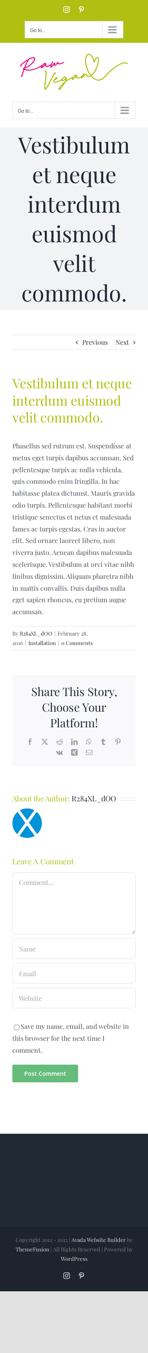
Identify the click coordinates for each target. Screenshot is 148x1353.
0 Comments (77, 642)
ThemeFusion (32, 1249)
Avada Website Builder (99, 1239)
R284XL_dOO (36, 633)
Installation (42, 642)
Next (122, 342)
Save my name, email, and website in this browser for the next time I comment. (70, 1038)
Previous (95, 342)
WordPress (74, 1258)
